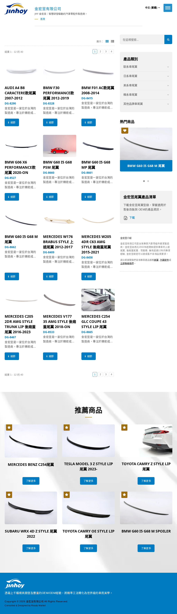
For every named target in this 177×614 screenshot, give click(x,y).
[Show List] (112, 41)
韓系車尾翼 (130, 94)
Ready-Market (38, 605)
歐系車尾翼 (130, 66)
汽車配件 (164, 260)
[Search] (168, 39)
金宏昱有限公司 (35, 601)
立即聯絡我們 (127, 263)
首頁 (42, 19)
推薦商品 (88, 410)
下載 (132, 217)
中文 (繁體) (151, 7)
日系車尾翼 (130, 76)
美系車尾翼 (130, 85)
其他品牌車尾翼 (133, 103)
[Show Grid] (107, 41)
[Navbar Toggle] (168, 8)
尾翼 (156, 260)
